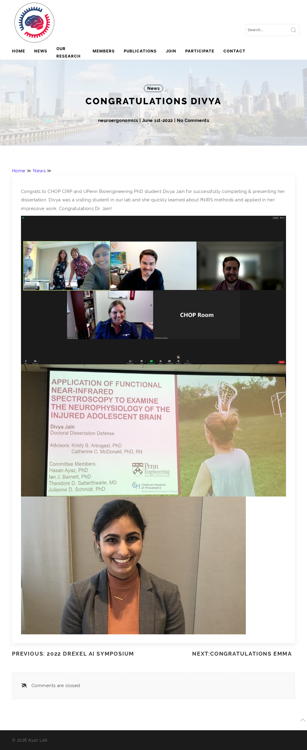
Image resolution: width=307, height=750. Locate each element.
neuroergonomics (118, 120)
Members (104, 51)
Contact (234, 51)
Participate (199, 51)
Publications (140, 51)
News (40, 51)
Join (171, 51)
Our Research (68, 52)
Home (18, 51)
